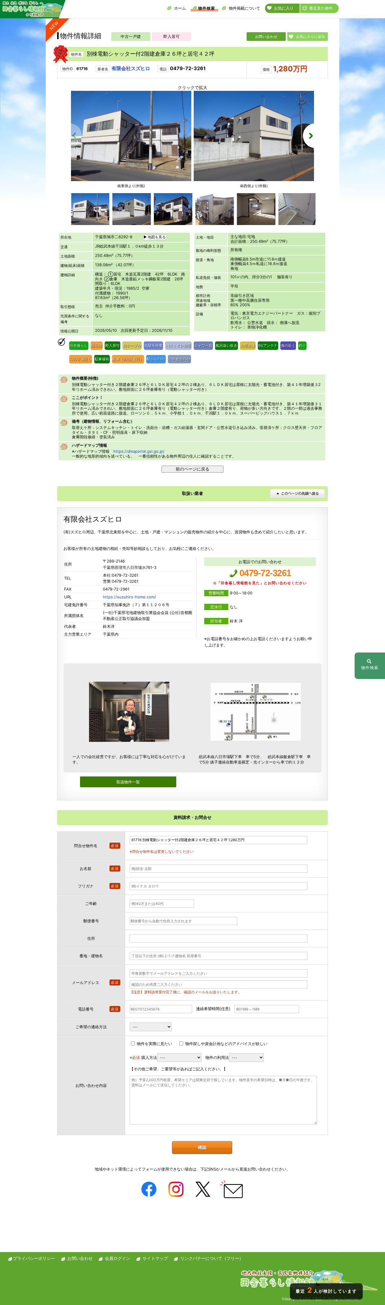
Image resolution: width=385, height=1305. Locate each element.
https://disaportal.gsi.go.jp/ (139, 451)
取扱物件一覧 (128, 781)
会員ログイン (117, 1258)
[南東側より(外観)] (131, 179)
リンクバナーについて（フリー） (211, 1258)
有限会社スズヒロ (131, 68)
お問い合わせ (266, 36)
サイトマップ (155, 1258)
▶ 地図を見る (154, 237)
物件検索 (206, 8)
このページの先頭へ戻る (297, 493)
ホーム (180, 8)
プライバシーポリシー (34, 1258)
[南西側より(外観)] (254, 179)
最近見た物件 (321, 8)
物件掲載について (244, 8)
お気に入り (284, 8)
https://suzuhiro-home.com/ (129, 596)
